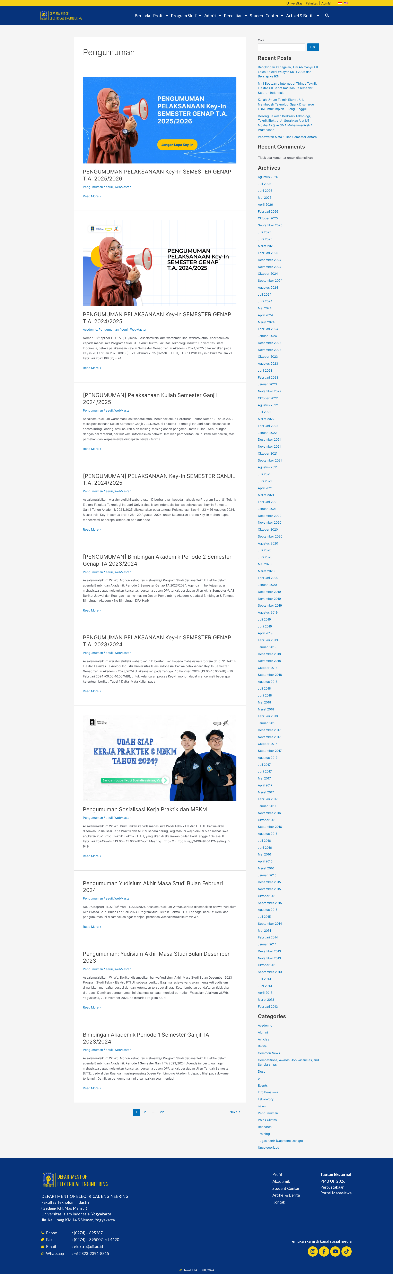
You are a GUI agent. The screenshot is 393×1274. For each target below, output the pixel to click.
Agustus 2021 (268, 467)
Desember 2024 (269, 260)
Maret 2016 (266, 868)
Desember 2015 (269, 882)
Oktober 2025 (268, 218)
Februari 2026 (268, 211)
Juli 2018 (264, 688)
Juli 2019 (264, 619)
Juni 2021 (265, 481)
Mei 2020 (264, 564)
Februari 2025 (268, 253)
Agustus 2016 (268, 834)
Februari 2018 (268, 716)
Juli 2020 (264, 550)
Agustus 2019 (268, 612)
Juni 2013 (265, 986)
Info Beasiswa (268, 1092)
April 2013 (265, 993)
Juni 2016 (265, 848)
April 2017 (265, 785)
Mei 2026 (264, 198)
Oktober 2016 (267, 820)
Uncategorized (268, 1147)
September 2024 (270, 280)
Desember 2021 (269, 439)
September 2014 (270, 924)
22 (162, 1112)
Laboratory (265, 1099)
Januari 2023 (267, 384)
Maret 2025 (266, 246)
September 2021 (270, 460)
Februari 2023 (268, 377)
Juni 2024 (265, 301)
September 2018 (270, 675)
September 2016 (270, 827)
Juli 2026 (264, 184)
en (260, 1078)
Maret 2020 (266, 571)
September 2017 (270, 751)
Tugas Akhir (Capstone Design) (280, 1141)
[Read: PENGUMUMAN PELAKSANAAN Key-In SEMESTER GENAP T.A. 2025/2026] (159, 120)
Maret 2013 (266, 1000)
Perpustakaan (332, 1187)
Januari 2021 (267, 509)
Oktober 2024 (268, 274)
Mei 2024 (265, 308)
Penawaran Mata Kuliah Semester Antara (287, 137)
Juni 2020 (265, 557)
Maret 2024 (266, 322)
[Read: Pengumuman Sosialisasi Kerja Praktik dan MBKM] (159, 758)
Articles (263, 1039)
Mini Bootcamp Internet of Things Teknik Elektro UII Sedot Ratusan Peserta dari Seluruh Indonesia (287, 88)
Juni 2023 (265, 370)
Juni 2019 (265, 626)
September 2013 (270, 972)
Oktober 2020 (268, 529)
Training (264, 1134)
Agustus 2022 (268, 405)
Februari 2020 (268, 578)
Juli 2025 (264, 232)
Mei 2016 (264, 854)
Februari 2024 (268, 329)
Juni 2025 (265, 239)
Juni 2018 (265, 695)
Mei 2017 (264, 778)
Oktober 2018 (267, 668)
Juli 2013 (264, 979)
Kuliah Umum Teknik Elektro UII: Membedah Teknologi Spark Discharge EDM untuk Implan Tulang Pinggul (286, 104)
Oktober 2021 (267, 453)
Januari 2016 (267, 875)
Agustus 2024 (268, 287)
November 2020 (269, 522)
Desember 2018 (269, 654)
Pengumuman (93, 187)
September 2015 (270, 903)
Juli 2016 (264, 841)
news (262, 1106)
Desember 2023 (269, 343)
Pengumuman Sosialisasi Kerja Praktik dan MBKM (145, 809)
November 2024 (269, 267)
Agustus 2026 (268, 177)
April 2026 (265, 204)
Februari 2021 (268, 502)
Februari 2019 (268, 640)
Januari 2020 (267, 585)
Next (235, 1112)
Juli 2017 (264, 765)
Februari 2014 (268, 937)
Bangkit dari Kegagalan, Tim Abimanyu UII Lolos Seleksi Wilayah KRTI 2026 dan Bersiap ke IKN (288, 71)
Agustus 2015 (268, 910)
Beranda (142, 15)
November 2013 (269, 958)
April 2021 (265, 488)
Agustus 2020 (268, 543)
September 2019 (270, 605)
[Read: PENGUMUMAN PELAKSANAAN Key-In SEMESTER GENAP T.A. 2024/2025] (159, 263)
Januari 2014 (267, 944)
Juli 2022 (264, 412)
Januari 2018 (267, 723)
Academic (90, 329)
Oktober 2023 (268, 356)
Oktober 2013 (268, 965)
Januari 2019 (267, 647)
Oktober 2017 (267, 744)
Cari (261, 40)
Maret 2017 (266, 792)
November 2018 (269, 661)
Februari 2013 (268, 1007)
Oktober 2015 (267, 896)
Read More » (92, 196)
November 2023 (269, 350)
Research (265, 1127)
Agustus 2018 (268, 682)
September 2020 (270, 536)
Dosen (262, 1071)
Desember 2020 (269, 516)
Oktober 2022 (268, 398)
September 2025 (270, 225)
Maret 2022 (266, 419)
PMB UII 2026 (332, 1181)
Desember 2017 (269, 730)
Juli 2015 (264, 917)
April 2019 (265, 633)
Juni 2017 (265, 771)
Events (263, 1085)
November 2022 (269, 391)
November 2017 (269, 737)
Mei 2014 (264, 931)
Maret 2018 (266, 709)
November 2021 (269, 446)
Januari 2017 (267, 806)
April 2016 (265, 861)
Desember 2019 (269, 592)
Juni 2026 (265, 191)
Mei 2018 (264, 702)
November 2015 (269, 889)
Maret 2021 (266, 495)
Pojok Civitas (267, 1120)
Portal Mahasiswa (336, 1192)
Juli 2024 (264, 294)
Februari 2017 (268, 799)
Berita (262, 1046)
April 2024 (265, 315)
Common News (269, 1053)
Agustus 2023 (268, 363)
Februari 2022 (268, 426)
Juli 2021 (264, 474)
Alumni (263, 1032)
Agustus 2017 (268, 758)
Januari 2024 (267, 336)
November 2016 (269, 813)
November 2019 (269, 599)
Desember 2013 (269, 951)
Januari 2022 (267, 433)
